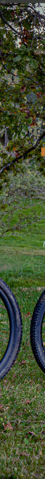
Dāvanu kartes (29, 5)
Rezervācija (35, 5)
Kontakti (41, 5)
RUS (42, 2)
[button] (13, 4)
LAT (40, 2)
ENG (43, 2)
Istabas (16, 5)
